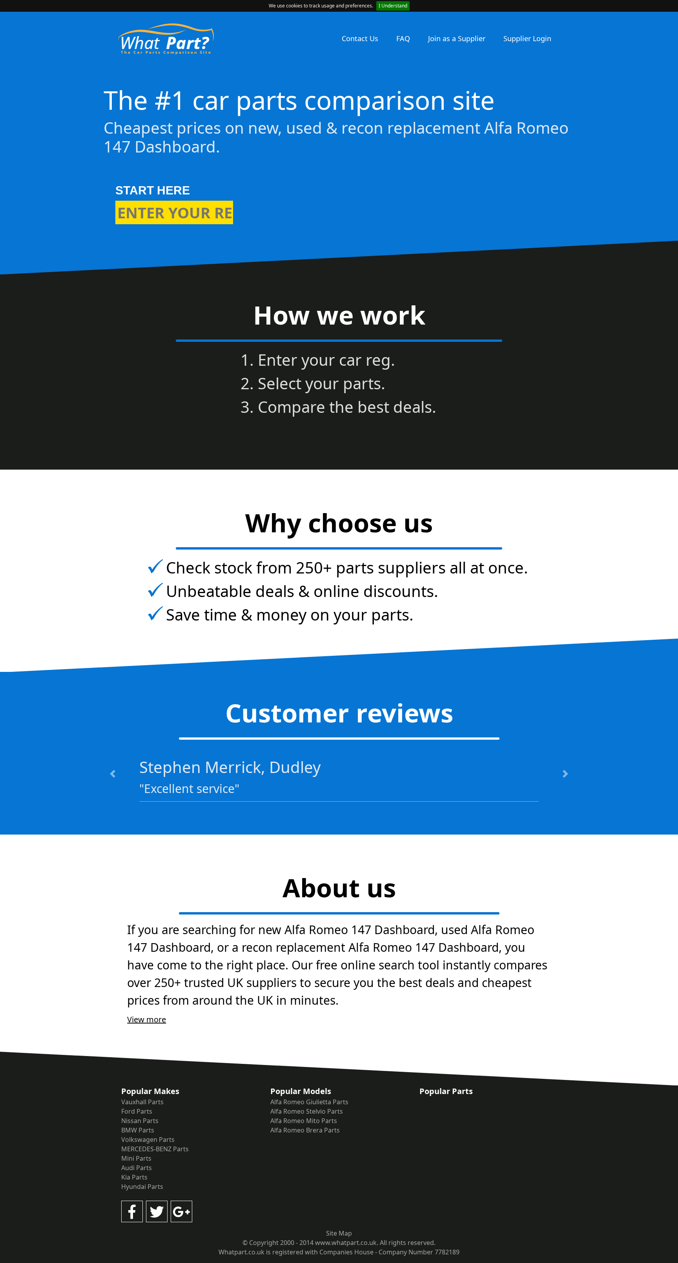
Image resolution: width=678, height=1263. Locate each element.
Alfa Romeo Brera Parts (305, 1130)
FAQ (403, 38)
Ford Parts (136, 1111)
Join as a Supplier (456, 38)
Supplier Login (527, 38)
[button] (113, 774)
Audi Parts (136, 1167)
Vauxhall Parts (142, 1102)
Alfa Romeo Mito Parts (303, 1120)
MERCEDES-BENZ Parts (155, 1149)
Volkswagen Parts (148, 1139)
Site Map (339, 1233)
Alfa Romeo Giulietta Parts (309, 1102)
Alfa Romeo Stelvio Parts (306, 1111)
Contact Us (360, 38)
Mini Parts (136, 1158)
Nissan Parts (140, 1120)
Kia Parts (134, 1177)
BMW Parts (137, 1130)
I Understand (393, 5)
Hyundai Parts (142, 1186)
